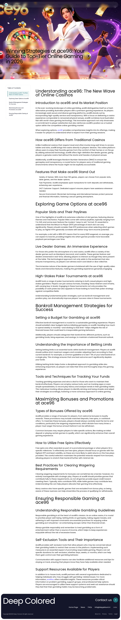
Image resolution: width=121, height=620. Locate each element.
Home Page (73, 607)
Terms (110, 614)
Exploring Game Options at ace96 (19, 98)
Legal (115, 614)
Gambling (10, 44)
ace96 (60, 130)
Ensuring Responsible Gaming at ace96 (18, 114)
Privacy (104, 614)
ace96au (50, 579)
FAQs (90, 607)
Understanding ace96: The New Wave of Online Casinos (18, 93)
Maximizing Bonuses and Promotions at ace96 (16, 108)
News (83, 607)
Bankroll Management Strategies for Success (18, 103)
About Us (97, 614)
